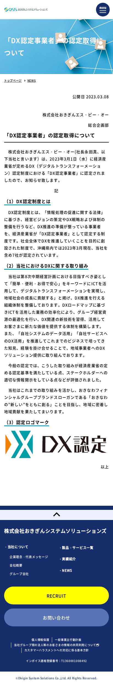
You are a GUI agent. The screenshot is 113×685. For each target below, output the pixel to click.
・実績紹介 (67, 558)
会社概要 (16, 565)
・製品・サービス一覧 (76, 547)
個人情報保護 (40, 640)
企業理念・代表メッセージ (29, 557)
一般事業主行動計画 (68, 640)
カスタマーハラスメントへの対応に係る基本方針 (56, 650)
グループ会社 (19, 574)
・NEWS (65, 570)
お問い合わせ (56, 617)
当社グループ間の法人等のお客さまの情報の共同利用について (55, 645)
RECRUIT (56, 595)
